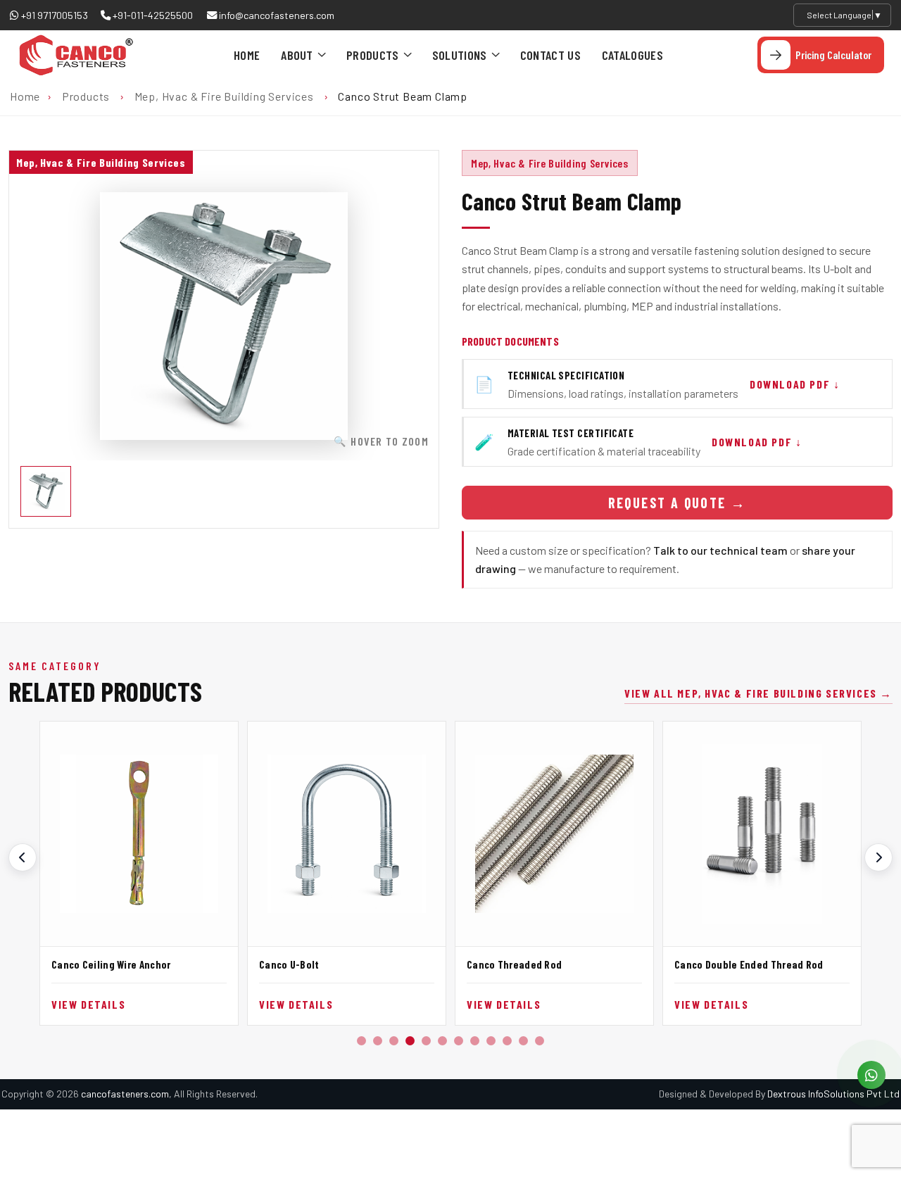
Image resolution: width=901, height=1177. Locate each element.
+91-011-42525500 (152, 15)
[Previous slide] (22, 857)
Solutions (459, 55)
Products (372, 55)
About (297, 55)
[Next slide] (878, 857)
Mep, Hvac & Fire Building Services (224, 96)
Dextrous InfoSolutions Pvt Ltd (833, 1094)
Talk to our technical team (720, 550)
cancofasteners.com (125, 1094)
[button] (361, 1040)
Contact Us (550, 55)
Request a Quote (677, 502)
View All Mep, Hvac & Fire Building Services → (758, 693)
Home (247, 55)
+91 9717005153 (53, 15)
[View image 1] (45, 491)
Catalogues (632, 55)
